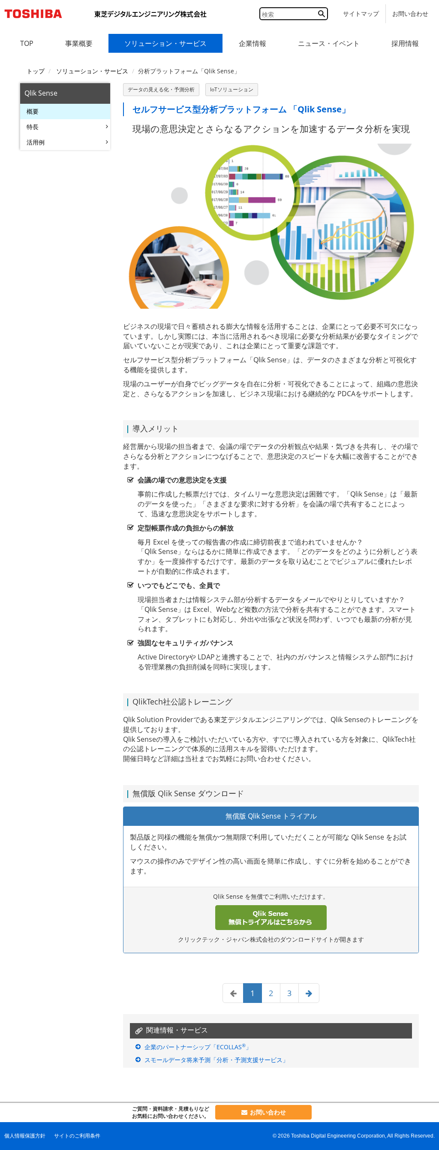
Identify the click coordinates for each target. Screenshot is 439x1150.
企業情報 (252, 43)
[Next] (308, 993)
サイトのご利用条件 (77, 1136)
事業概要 (79, 43)
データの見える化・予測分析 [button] (161, 89)
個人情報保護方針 (24, 1136)
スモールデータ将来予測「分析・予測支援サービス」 (216, 1060)
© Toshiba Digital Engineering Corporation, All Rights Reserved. (354, 1136)
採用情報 (405, 43)
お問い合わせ (410, 13)
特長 (33, 127)
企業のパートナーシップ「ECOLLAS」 (198, 1047)
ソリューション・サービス (165, 43)
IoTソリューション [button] (231, 89)
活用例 (36, 142)
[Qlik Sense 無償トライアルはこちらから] (271, 917)
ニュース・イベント (329, 43)
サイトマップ (361, 13)
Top (26, 43)
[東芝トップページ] (36, 13)
